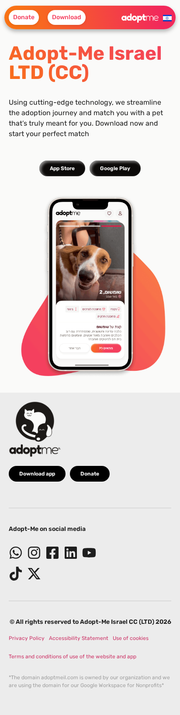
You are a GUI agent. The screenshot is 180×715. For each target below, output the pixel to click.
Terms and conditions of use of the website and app (72, 656)
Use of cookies (131, 638)
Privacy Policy (27, 638)
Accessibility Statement (78, 638)
